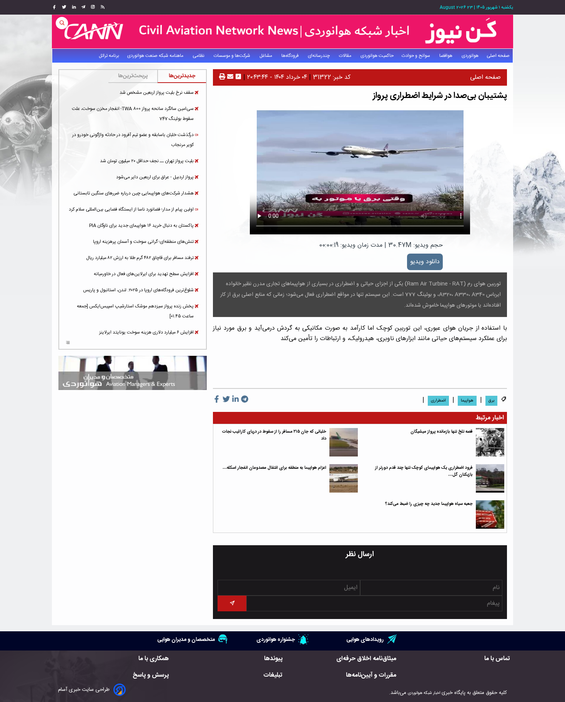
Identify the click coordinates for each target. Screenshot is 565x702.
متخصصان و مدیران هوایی (186, 639)
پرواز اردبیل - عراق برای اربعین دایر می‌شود (155, 177)
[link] (101, 7)
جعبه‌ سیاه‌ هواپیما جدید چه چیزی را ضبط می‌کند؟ (429, 504)
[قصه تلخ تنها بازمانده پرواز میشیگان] (490, 442)
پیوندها (273, 659)
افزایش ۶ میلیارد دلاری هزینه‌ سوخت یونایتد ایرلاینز (146, 332)
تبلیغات (272, 675)
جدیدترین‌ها (182, 76)
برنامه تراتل (109, 56)
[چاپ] (222, 77)
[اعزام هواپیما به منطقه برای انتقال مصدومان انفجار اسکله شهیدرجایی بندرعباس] (343, 478)
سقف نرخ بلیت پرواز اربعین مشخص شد (157, 92)
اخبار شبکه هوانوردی (424, 693)
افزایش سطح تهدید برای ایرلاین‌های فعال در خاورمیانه (144, 274)
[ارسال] (229, 77)
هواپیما (467, 400)
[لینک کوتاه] (238, 77)
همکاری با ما (153, 659)
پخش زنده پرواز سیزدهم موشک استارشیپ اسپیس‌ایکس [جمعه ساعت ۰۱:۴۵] (135, 311)
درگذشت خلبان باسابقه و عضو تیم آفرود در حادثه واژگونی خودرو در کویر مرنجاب (133, 140)
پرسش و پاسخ (151, 675)
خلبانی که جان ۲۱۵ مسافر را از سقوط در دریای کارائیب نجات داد (274, 435)
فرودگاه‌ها (290, 56)
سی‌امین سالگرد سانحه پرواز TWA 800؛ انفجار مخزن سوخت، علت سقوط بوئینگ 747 (133, 114)
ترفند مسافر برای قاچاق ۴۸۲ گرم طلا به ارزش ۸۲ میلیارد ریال (140, 258)
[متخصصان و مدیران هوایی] (132, 373)
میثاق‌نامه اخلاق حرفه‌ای (366, 659)
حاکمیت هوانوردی (377, 56)
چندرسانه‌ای (319, 56)
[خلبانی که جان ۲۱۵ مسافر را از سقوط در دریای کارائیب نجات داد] (343, 442)
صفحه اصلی (498, 56)
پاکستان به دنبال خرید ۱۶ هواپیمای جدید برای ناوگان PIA (141, 225)
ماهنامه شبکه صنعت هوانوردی (155, 56)
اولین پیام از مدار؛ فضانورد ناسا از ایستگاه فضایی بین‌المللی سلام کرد (131, 209)
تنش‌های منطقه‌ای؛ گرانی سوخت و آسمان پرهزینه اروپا (143, 242)
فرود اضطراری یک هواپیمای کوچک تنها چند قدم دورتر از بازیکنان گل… (424, 471)
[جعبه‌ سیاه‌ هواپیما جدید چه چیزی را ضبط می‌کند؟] (490, 514)
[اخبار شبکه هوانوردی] (282, 31)
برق (491, 400)
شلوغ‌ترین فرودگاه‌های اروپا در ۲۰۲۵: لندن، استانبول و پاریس (138, 290)
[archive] (67, 343)
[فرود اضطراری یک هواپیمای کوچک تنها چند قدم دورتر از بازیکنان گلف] (490, 478)
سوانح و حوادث (416, 56)
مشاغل (266, 56)
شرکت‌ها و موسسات (232, 56)
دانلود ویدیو (425, 262)
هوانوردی (470, 56)
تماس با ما (497, 659)
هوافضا (446, 56)
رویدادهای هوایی (365, 639)
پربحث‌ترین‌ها (133, 76)
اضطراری (438, 400)
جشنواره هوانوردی (275, 639)
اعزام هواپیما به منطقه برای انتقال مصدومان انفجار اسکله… (274, 467)
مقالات (345, 56)
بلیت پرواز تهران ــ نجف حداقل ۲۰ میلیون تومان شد (147, 161)
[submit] (232, 603)
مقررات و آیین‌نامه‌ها (371, 675)
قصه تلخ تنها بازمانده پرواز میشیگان (441, 431)
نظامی (199, 56)
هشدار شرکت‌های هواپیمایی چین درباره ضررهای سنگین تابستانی (133, 193)
